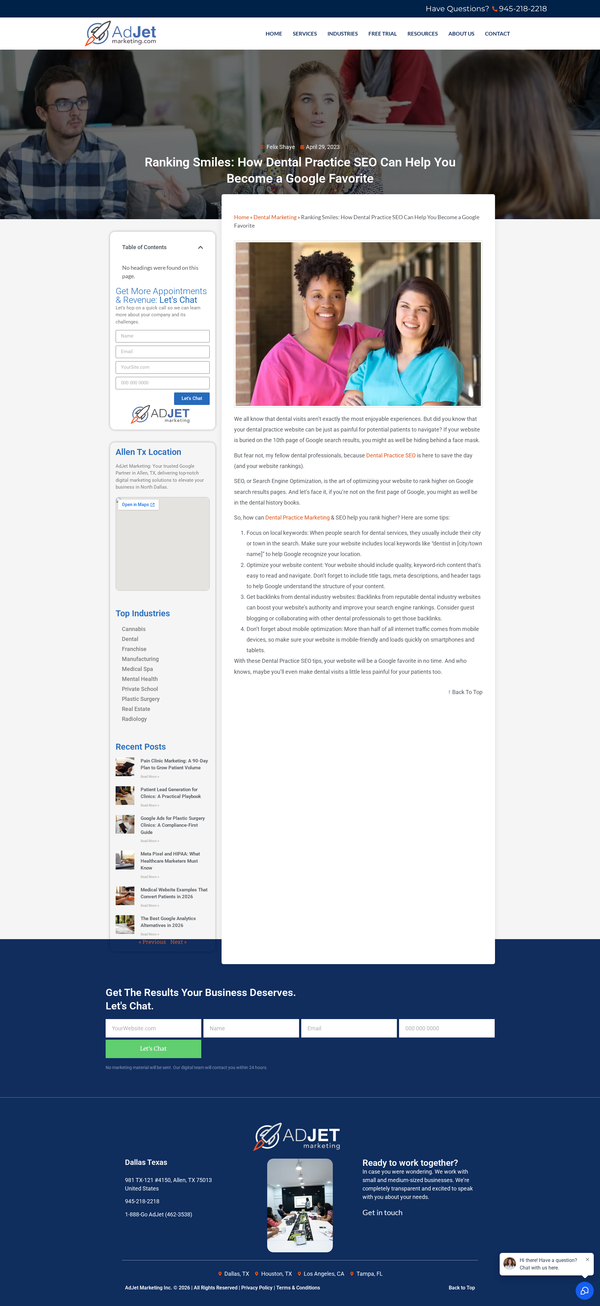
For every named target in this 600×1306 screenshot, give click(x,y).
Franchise (134, 649)
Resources (423, 34)
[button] (200, 247)
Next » (178, 941)
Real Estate (136, 709)
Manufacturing (140, 659)
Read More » (150, 777)
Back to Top (462, 1288)
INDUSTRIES (343, 34)
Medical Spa (137, 669)
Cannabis (134, 629)
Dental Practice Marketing (297, 517)
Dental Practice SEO (391, 455)
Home (241, 217)
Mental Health (140, 679)
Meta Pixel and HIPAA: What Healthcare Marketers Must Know (170, 861)
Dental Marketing (275, 217)
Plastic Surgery (141, 699)
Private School (140, 689)
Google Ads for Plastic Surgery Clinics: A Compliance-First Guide (173, 825)
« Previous (152, 941)
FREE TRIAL (382, 34)
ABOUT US (461, 34)
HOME (274, 34)
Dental (130, 639)
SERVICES (305, 34)
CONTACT (497, 34)
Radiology (134, 719)
